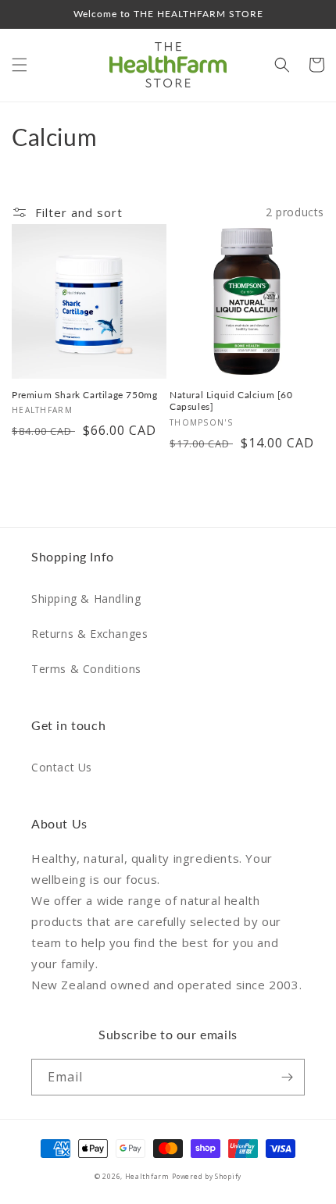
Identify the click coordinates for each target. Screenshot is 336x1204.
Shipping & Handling (86, 598)
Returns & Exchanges (89, 633)
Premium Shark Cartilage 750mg (84, 395)
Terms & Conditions (86, 668)
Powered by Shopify (206, 1176)
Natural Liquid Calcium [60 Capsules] (231, 401)
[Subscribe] (287, 1077)
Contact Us (61, 767)
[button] (19, 65)
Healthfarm (147, 1176)
